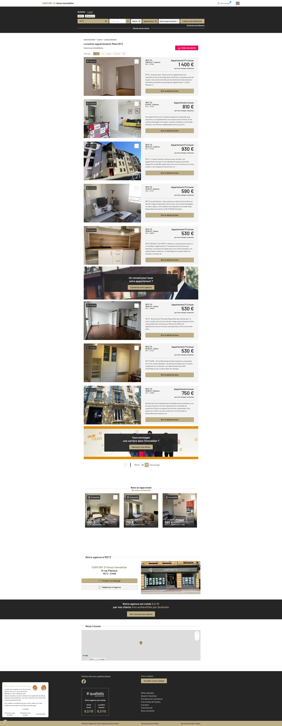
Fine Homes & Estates (150, 702)
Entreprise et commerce (152, 699)
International (146, 708)
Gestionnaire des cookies (190, 723)
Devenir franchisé (149, 696)
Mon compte (225, 3)
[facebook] (84, 681)
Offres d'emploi (147, 693)
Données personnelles (150, 723)
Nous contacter (148, 711)
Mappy (103, 659)
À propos (145, 705)
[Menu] (238, 3)
